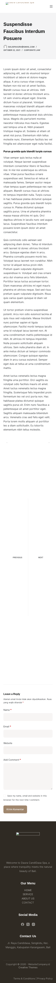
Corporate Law (32, 50)
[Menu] (51, 6)
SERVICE (28, 894)
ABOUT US (28, 898)
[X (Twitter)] (28, 924)
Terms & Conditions (24, 978)
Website (7, 743)
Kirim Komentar (15, 809)
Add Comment (12, 759)
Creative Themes (28, 967)
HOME (28, 890)
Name (7, 709)
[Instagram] (33, 924)
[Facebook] (22, 924)
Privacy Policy (45, 978)
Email (7, 726)
